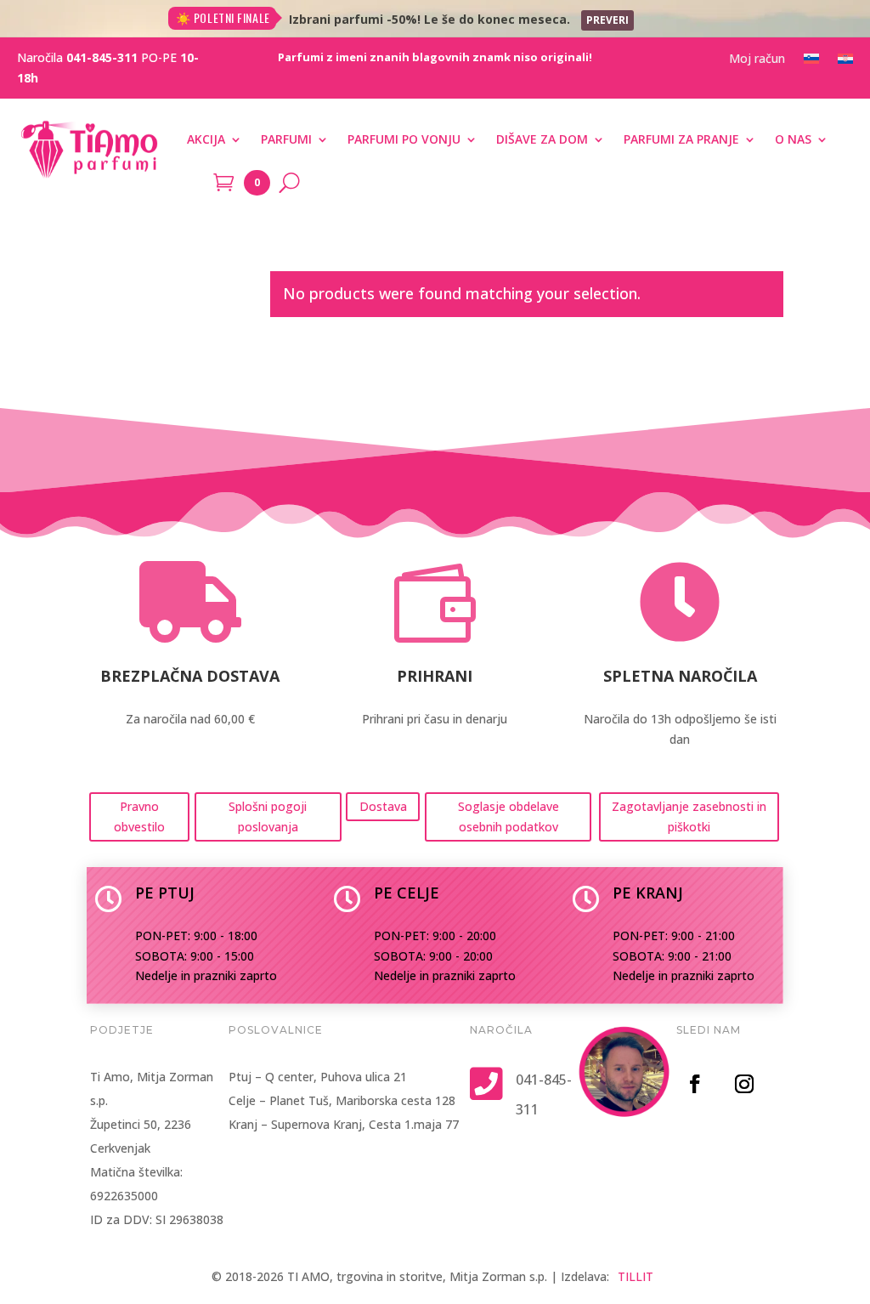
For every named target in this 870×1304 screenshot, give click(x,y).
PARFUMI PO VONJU (403, 139)
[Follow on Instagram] (744, 1084)
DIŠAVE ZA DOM (542, 139)
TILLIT (635, 1276)
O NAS (793, 139)
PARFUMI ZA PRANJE (681, 139)
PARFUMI (286, 139)
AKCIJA (206, 139)
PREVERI (607, 20)
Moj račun (757, 59)
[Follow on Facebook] (695, 1084)
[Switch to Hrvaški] (845, 62)
